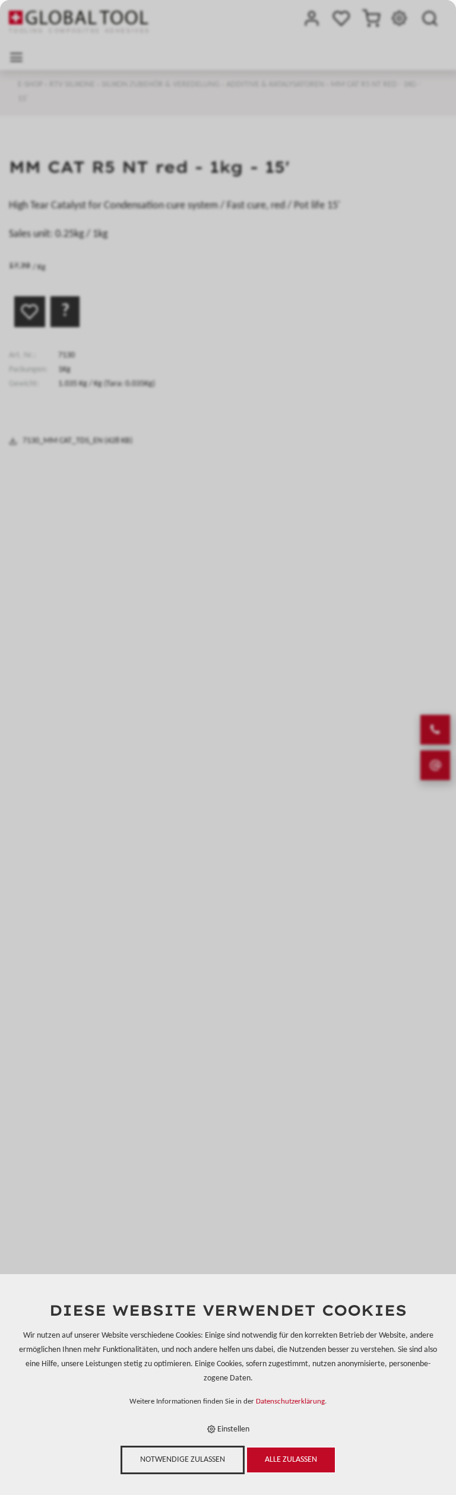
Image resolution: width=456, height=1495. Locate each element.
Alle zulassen (291, 1459)
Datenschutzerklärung (290, 1401)
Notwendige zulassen (182, 1459)
